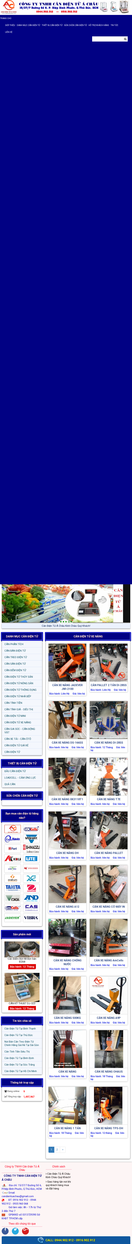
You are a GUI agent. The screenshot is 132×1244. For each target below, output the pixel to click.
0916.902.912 (85, 1240)
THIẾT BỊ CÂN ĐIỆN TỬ (22, 763)
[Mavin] (12, 840)
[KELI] (12, 859)
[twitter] (15, 1231)
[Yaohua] (31, 869)
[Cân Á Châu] (12, 830)
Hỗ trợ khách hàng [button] (99, 25)
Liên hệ (8, 32)
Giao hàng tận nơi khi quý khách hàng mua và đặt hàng (66, 625)
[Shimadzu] (31, 850)
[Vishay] (31, 840)
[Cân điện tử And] (31, 899)
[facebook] (5, 1231)
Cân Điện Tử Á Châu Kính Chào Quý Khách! (58, 1175)
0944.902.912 (64, 1240)
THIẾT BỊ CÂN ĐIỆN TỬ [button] (52, 25)
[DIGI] (12, 899)
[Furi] (12, 850)
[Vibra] (31, 919)
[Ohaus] (31, 889)
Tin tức (114, 25)
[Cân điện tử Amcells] (12, 909)
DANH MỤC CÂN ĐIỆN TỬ (22, 636)
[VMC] (31, 879)
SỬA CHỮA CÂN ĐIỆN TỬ (75, 25)
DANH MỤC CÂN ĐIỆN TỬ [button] (28, 25)
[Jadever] (12, 919)
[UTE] (31, 859)
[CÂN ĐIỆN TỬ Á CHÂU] (66, 7)
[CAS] (31, 909)
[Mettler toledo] (12, 869)
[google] (25, 1231)
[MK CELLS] (31, 830)
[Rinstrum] (12, 879)
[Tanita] (12, 889)
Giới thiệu (10, 25)
